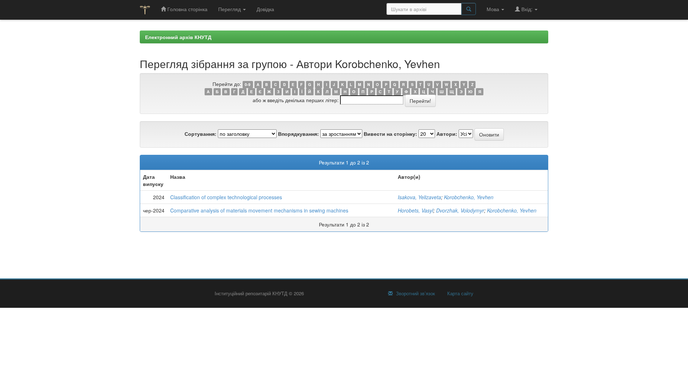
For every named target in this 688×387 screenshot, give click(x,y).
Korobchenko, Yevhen (468, 197)
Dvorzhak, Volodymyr (460, 210)
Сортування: (200, 133)
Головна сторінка (186, 9)
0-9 (247, 84)
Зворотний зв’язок (415, 293)
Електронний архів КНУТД (178, 36)
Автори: (446, 133)
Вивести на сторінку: (390, 133)
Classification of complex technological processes (226, 197)
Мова (494, 9)
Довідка (265, 9)
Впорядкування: (298, 133)
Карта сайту (459, 293)
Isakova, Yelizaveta (419, 197)
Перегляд (230, 9)
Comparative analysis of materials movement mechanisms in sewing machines (259, 210)
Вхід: (527, 9)
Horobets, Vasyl (415, 210)
